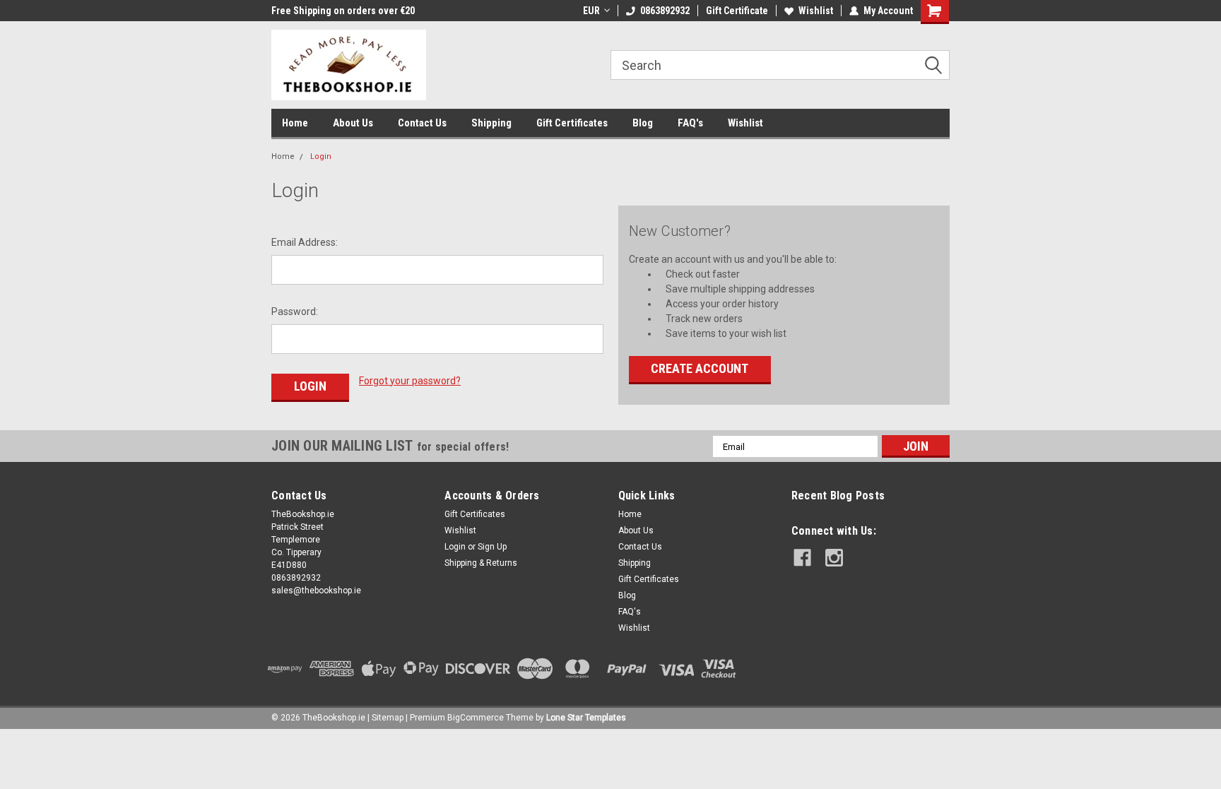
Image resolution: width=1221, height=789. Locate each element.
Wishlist (815, 10)
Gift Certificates (572, 123)
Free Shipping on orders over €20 (343, 10)
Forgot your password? (410, 380)
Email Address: (304, 242)
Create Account (699, 368)
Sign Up (492, 547)
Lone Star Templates (586, 718)
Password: (294, 311)
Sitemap (387, 718)
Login (320, 156)
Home (295, 123)
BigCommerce (475, 718)
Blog (642, 123)
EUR (591, 10)
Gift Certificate (737, 10)
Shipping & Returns (480, 563)
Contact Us (422, 123)
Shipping (491, 123)
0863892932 (665, 10)
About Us (353, 123)
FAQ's (690, 123)
